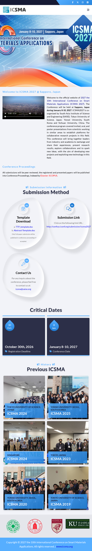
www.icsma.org (64, 546)
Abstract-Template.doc (24, 230)
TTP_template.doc (24, 227)
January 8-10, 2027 (63, 347)
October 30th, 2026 (19, 347)
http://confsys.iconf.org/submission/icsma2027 (69, 226)
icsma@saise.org (23, 289)
